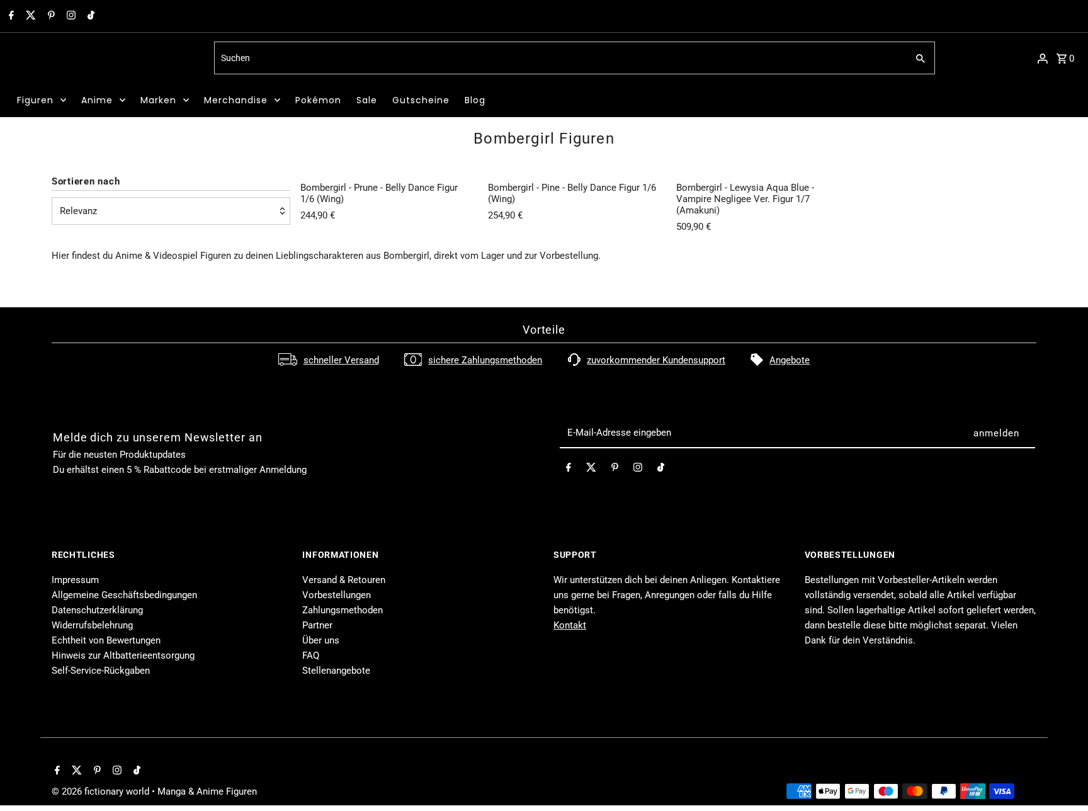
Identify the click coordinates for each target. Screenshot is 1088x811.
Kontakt (569, 625)
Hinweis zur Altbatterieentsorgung (123, 655)
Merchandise (236, 100)
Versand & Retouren (343, 580)
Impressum (75, 580)
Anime (97, 100)
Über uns (320, 640)
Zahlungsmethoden (342, 610)
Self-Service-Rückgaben (101, 670)
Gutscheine (421, 100)
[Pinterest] (50, 16)
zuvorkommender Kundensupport (656, 360)
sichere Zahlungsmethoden (485, 360)
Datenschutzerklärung (97, 610)
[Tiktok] (89, 16)
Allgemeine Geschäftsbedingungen (124, 595)
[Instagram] (70, 16)
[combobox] (559, 58)
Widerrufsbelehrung (92, 625)
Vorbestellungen (336, 595)
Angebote (789, 360)
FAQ (310, 655)
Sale (366, 100)
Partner (317, 625)
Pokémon (318, 100)
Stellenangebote (336, 670)
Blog (475, 100)
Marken (158, 100)
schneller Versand (341, 360)
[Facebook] (10, 16)
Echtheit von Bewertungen (106, 640)
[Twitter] (29, 16)
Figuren (35, 100)
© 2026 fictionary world (102, 791)
